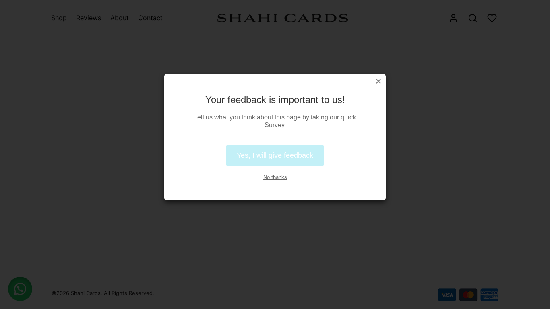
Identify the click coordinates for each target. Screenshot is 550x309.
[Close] (378, 81)
